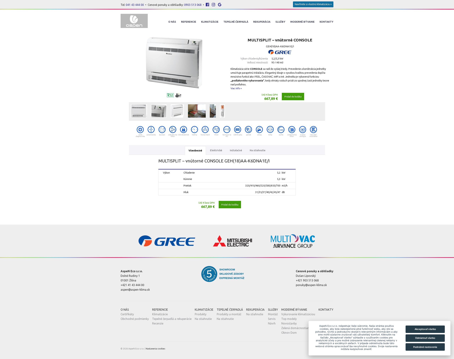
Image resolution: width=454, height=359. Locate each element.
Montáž (273, 314)
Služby (280, 21)
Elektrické (216, 150)
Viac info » (236, 88)
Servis (272, 318)
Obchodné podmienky (135, 318)
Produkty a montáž (229, 314)
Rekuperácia (261, 21)
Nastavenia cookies (155, 348)
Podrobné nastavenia (425, 347)
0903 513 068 (192, 4)
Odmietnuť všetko (425, 338)
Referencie (188, 21)
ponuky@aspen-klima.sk (311, 285)
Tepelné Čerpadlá (235, 21)
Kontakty (326, 21)
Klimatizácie (209, 21)
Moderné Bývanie (302, 21)
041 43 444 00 (135, 4)
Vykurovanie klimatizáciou (298, 314)
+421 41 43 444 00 (132, 285)
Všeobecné (195, 150)
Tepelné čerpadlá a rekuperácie (172, 318)
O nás (172, 21)
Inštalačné (236, 150)
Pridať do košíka (292, 96)
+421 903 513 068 (307, 280)
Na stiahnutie (257, 150)
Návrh (272, 323)
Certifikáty (127, 314)
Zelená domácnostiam (295, 328)
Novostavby (289, 323)
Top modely (289, 318)
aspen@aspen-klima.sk (135, 289)
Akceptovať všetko (425, 329)
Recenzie (157, 323)
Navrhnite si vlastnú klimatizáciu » (313, 4)
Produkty (200, 314)
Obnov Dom (289, 332)
